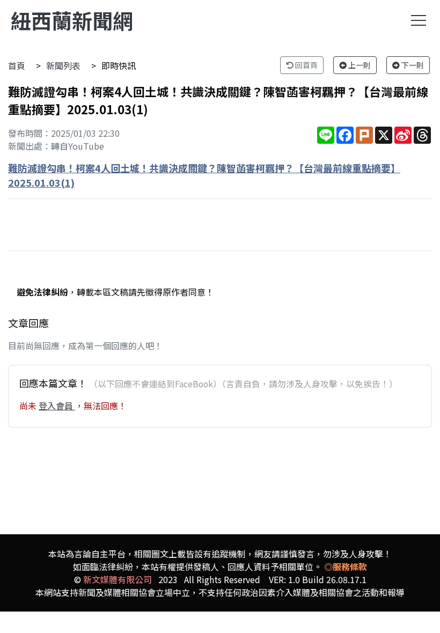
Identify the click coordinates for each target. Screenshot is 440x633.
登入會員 (57, 405)
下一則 (412, 65)
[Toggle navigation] (418, 20)
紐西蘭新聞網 (72, 20)
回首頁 (306, 65)
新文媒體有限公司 (117, 579)
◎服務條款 (345, 566)
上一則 (359, 65)
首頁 (16, 65)
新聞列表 (63, 65)
